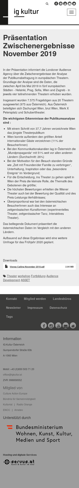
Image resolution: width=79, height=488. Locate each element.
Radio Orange (24, 404)
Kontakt (11, 299)
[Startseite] (29, 13)
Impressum (35, 308)
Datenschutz (58, 308)
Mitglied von (12, 387)
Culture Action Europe (15, 393)
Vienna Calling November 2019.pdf (27, 266)
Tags (9, 316)
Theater (12, 276)
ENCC (6, 409)
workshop (24, 276)
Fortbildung (38, 276)
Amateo (18, 409)
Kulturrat (7, 404)
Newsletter (13, 308)
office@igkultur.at (12, 374)
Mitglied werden (35, 299)
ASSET (25, 280)
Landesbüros (62, 299)
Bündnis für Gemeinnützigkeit (19, 399)
